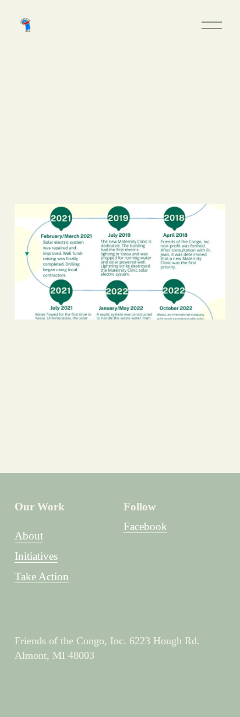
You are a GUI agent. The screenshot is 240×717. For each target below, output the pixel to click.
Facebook (145, 526)
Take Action (42, 576)
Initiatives (36, 556)
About (29, 536)
